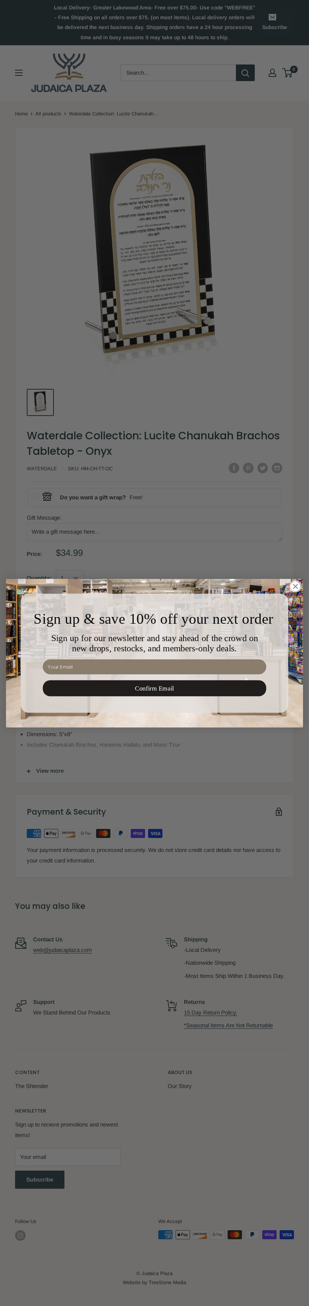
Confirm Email (154, 688)
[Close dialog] (295, 586)
